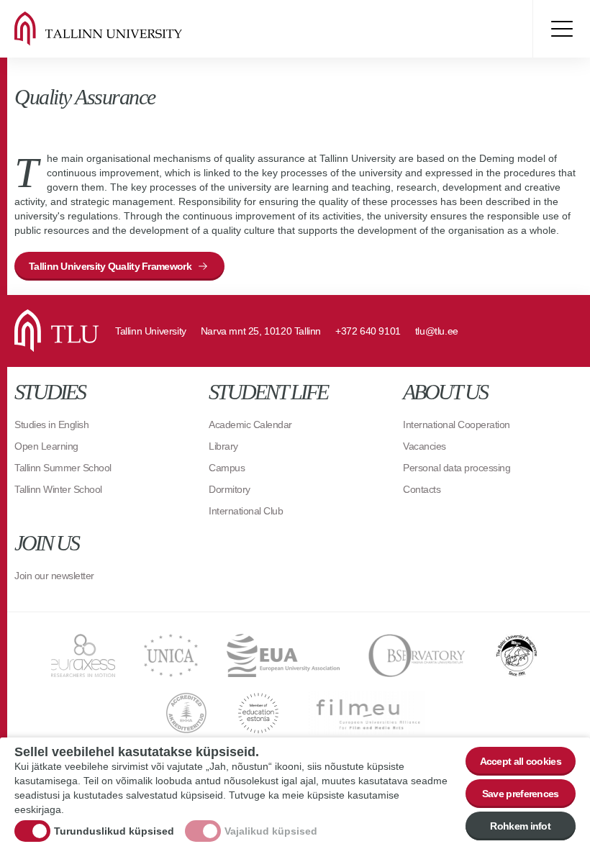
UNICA (171, 655)
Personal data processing (456, 467)
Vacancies (424, 446)
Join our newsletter (54, 575)
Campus (227, 467)
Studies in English (51, 424)
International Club (246, 511)
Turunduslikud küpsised (114, 831)
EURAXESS (83, 655)
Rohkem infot (520, 826)
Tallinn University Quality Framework (110, 266)
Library (223, 446)
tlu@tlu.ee (436, 331)
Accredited (186, 713)
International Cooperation (456, 424)
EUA (283, 655)
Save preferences (520, 793)
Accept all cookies (520, 761)
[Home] (115, 29)
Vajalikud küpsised (270, 831)
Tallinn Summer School (63, 467)
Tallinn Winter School (58, 489)
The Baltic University (516, 655)
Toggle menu (561, 29)
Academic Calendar (250, 424)
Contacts (421, 489)
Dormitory (229, 489)
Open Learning (46, 446)
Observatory (417, 655)
